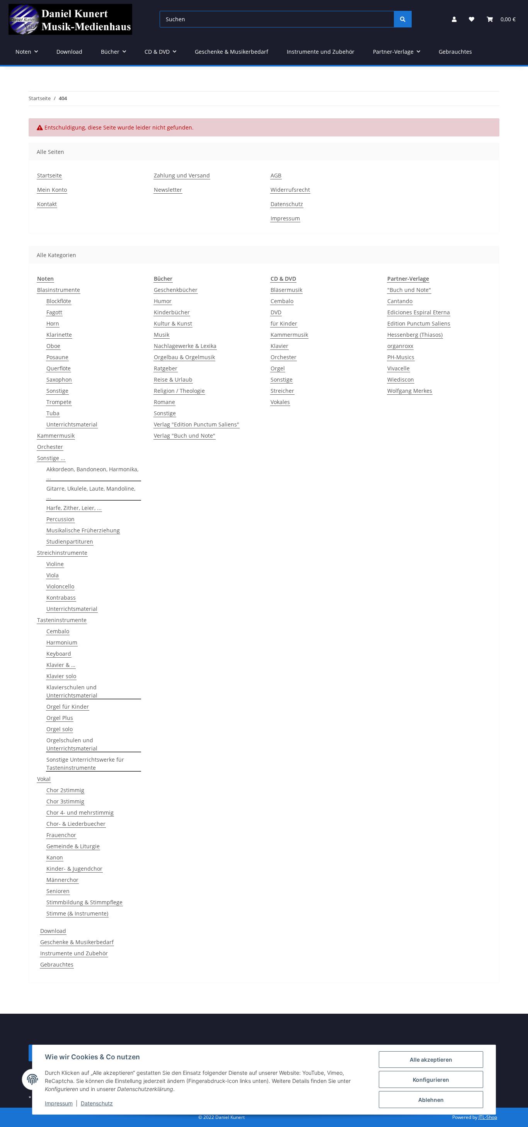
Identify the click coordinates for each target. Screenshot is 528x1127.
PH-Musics (400, 357)
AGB (276, 175)
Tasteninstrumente (62, 620)
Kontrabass (61, 597)
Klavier (279, 346)
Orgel (278, 368)
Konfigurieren (431, 1079)
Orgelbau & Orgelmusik (184, 357)
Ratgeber (165, 368)
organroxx (400, 346)
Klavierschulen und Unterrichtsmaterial (71, 691)
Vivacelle (398, 368)
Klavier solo (61, 676)
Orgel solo (59, 729)
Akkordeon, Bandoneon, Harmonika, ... (92, 473)
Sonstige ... (51, 458)
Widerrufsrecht (290, 189)
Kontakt (47, 204)
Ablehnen (431, 1099)
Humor (163, 301)
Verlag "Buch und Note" (184, 435)
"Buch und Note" (409, 289)
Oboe (53, 346)
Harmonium (61, 642)
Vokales (280, 402)
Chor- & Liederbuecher (76, 823)
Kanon (54, 857)
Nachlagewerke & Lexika (185, 346)
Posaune (57, 357)
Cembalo (57, 631)
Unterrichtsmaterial (71, 424)
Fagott (54, 312)
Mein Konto (52, 189)
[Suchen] (403, 19)
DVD (276, 312)
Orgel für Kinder (67, 706)
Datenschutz (97, 1103)
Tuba (53, 413)
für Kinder (284, 323)
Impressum (59, 1103)
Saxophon (59, 379)
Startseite (49, 175)
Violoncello (60, 586)
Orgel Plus (59, 717)
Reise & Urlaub (173, 379)
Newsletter (168, 189)
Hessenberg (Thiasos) (415, 334)
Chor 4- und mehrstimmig (80, 812)
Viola (52, 575)
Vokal (44, 779)
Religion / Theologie (179, 390)
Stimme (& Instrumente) (77, 913)
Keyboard (58, 653)
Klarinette (59, 334)
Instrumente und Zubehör (74, 953)
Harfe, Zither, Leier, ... (74, 507)
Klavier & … (60, 664)
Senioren (58, 891)
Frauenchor (61, 835)
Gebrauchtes (56, 964)
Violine (55, 564)
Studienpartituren (69, 541)
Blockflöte (58, 301)
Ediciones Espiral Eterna (418, 312)
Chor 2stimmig (65, 790)
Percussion (60, 519)
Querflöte (58, 368)
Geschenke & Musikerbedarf (77, 942)
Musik (161, 334)
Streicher (282, 390)
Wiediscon (400, 379)
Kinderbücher (172, 312)
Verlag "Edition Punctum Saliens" (196, 424)
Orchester (50, 446)
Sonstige (57, 390)
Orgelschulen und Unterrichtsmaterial (71, 744)
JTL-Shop (488, 1117)
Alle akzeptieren (431, 1059)
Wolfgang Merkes (409, 390)
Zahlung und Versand (182, 175)
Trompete (59, 402)
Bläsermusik (286, 289)
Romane (164, 402)
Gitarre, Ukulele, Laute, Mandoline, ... (90, 492)
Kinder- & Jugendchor (74, 868)
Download (53, 930)
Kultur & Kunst (173, 323)
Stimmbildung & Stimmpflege (84, 902)
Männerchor (62, 879)
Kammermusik (56, 435)
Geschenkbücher (176, 289)
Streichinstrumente (62, 552)
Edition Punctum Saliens (418, 323)
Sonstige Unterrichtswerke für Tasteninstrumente (85, 763)
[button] (454, 19)
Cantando (399, 301)
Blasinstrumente (58, 289)
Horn (52, 323)
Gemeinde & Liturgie (73, 846)
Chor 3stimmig (65, 801)
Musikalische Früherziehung (83, 530)
